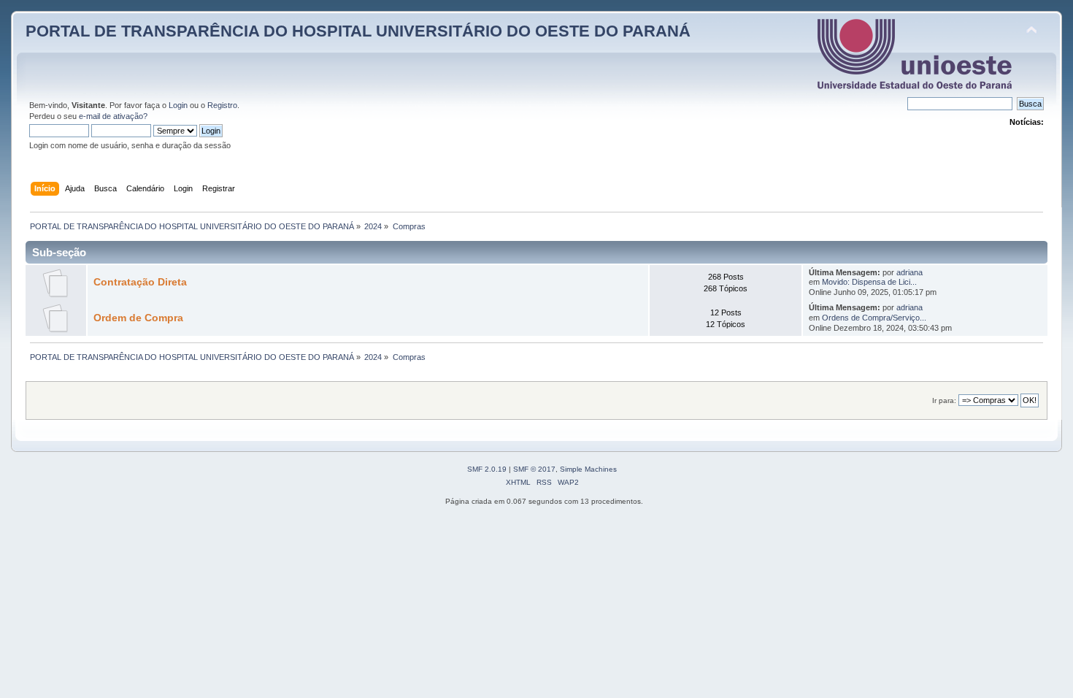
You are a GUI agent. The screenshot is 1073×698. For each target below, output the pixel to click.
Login (178, 105)
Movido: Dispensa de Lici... (869, 281)
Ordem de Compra (138, 317)
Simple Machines (588, 469)
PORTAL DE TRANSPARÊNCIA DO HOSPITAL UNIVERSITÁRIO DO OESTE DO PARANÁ (358, 31)
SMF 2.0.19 (487, 469)
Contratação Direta (140, 282)
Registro (222, 105)
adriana (909, 272)
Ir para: (944, 400)
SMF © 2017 (534, 469)
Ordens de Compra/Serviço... (874, 317)
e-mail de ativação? (113, 116)
